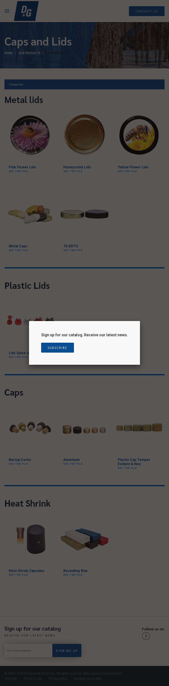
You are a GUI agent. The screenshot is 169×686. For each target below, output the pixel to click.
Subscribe (57, 348)
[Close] (140, 321)
